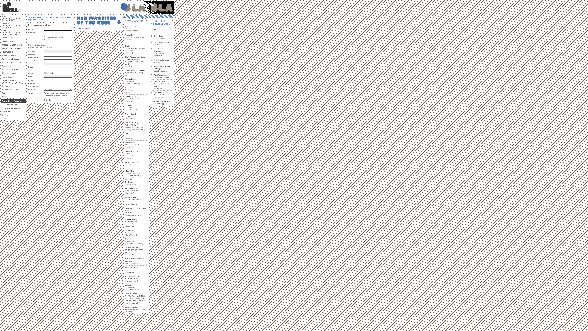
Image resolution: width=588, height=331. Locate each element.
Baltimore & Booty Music (12, 45)
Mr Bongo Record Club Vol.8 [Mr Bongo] (135, 309)
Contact (5, 115)
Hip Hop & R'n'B (8, 20)
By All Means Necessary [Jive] (135, 72)
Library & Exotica (9, 38)
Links (4, 119)
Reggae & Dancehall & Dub (13, 62)
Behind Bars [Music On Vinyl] (131, 232)
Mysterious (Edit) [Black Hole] (131, 191)
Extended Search (9, 81)
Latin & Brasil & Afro (10, 34)
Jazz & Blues (7, 27)
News (4, 17)
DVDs (4, 93)
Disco (4, 31)
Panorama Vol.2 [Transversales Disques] (134, 287)
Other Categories (9, 73)
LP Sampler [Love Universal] (131, 107)
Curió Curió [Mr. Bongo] (129, 90)
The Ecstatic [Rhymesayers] (130, 182)
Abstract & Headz (9, 55)
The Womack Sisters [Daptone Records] (133, 278)
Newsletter (6, 111)
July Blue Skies (161, 95)
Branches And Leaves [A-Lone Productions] (133, 173)
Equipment (6, 96)
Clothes (5, 86)
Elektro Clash (7, 41)
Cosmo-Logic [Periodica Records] (132, 81)
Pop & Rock (6, 66)
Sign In (48, 100)
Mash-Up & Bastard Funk (12, 48)
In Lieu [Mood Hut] (129, 136)
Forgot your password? (54, 37)
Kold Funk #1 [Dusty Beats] (131, 270)
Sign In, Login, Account (11, 101)
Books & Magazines (10, 89)
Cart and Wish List (9, 104)
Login (47, 40)
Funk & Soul (7, 24)
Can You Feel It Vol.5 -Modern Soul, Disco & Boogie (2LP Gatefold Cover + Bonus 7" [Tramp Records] (136, 298)
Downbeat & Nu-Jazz (10, 59)
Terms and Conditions (11, 108)
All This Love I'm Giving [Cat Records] (133, 145)
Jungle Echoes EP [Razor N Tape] (132, 99)
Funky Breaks (7, 52)
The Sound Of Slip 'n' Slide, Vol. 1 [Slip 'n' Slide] (135, 61)
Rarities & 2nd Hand (10, 69)
